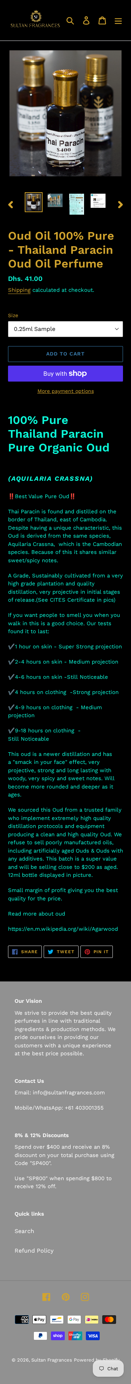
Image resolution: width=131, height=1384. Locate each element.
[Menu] (118, 20)
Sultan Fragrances (51, 1360)
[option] (33, 202)
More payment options (65, 391)
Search (24, 1231)
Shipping (19, 290)
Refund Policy (34, 1250)
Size (13, 315)
